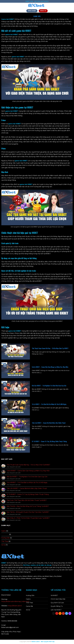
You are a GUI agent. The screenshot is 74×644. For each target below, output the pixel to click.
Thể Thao (4, 541)
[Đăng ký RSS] (60, 613)
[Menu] (2, 6)
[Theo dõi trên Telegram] (66, 613)
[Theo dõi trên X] (53, 613)
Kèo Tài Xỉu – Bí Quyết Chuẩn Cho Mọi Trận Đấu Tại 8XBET (28, 512)
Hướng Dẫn (5, 538)
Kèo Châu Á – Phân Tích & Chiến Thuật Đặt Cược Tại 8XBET (28, 518)
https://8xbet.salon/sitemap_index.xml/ (15, 601)
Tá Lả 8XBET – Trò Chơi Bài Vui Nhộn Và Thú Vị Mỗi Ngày (49, 404)
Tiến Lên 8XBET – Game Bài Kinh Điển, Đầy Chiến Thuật (49, 423)
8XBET (15, 34)
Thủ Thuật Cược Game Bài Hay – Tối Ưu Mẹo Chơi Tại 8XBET (50, 348)
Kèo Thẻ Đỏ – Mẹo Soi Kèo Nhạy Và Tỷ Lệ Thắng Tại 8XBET (28, 506)
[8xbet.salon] (37, 6)
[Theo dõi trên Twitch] (69, 613)
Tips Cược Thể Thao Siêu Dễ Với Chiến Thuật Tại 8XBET (27, 500)
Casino (3, 531)
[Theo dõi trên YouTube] (63, 613)
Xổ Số (3, 545)
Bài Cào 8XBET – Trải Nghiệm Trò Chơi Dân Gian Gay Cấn (49, 386)
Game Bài (5, 534)
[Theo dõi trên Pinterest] (56, 613)
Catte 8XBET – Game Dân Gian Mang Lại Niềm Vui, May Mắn (50, 367)
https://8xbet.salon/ (15, 606)
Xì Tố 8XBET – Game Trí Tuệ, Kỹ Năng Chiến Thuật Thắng (49, 441)
